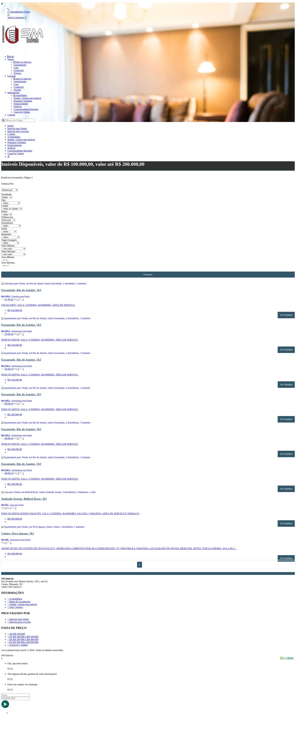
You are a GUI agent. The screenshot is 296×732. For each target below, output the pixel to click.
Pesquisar (148, 274)
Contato (11, 114)
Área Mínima (7, 257)
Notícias (18, 106)
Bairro (4, 211)
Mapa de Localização (18, 601)
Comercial (19, 70)
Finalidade (6, 194)
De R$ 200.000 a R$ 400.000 (22, 639)
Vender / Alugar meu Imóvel (27, 98)
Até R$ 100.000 (16, 634)
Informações (13, 92)
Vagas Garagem (9, 240)
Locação (11, 76)
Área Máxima (8, 262)
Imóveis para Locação (18, 131)
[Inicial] (23, 47)
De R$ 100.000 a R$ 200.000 (22, 636)
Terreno (17, 73)
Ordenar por (7, 217)
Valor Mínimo (8, 245)
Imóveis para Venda (17, 128)
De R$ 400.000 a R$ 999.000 (22, 642)
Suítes (4, 228)
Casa (16, 67)
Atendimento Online (20, 11)
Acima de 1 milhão (17, 645)
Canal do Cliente (22, 112)
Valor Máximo (8, 251)
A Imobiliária (20, 95)
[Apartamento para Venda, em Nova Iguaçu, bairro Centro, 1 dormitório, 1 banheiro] (55, 527)
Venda (10, 59)
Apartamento (20, 65)
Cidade (4, 205)
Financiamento (21, 103)
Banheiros (6, 234)
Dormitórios (7, 223)
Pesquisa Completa (23, 101)
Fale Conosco (15, 607)
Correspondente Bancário (26, 109)
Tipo (3, 200)
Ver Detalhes (286, 315)
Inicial (11, 56)
